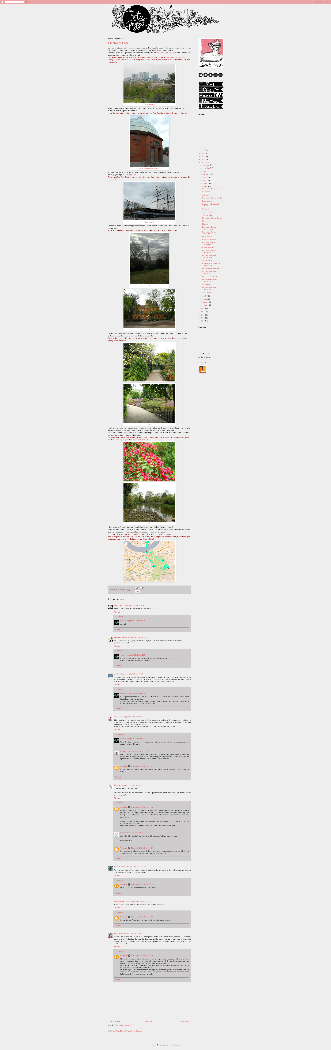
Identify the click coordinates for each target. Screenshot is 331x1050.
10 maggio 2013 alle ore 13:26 (137, 751)
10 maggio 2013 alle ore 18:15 (131, 785)
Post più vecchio (184, 1021)
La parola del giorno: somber (212, 198)
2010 (203, 315)
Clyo (122, 621)
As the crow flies (208, 260)
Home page (149, 1021)
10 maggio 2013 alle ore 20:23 (142, 848)
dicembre (206, 165)
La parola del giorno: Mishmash (209, 252)
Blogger (175, 1045)
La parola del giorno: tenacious (209, 272)
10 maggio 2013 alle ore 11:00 (135, 739)
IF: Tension (206, 192)
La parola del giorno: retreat (212, 268)
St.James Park (207, 237)
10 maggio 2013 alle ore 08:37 (134, 605)
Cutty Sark (132, 175)
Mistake (205, 224)
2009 (203, 318)
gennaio (206, 305)
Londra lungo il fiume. (210, 276)
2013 (203, 162)
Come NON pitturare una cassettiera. (211, 264)
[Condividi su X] (140, 588)
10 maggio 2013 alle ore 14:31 (142, 766)
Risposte (119, 617)
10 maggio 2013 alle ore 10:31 (131, 717)
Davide (117, 717)
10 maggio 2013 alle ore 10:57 (135, 694)
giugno (205, 183)
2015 (203, 156)
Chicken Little (207, 215)
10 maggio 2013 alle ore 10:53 (135, 621)
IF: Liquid (205, 209)
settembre (206, 174)
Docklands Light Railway (165, 53)
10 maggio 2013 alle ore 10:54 (135, 655)
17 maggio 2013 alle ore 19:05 (141, 901)
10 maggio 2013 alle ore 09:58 (132, 674)
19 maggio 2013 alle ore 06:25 (130, 934)
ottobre (205, 171)
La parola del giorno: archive (212, 189)
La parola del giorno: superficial (209, 244)
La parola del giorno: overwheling (209, 288)
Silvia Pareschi (119, 867)
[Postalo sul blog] (138, 588)
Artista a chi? (206, 195)
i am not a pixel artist (121, 901)
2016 (203, 153)
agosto (205, 177)
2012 (203, 309)
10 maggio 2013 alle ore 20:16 (138, 833)
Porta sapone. (207, 201)
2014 (203, 159)
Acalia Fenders (119, 638)
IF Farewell (206, 284)
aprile (205, 296)
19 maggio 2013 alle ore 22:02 (142, 956)
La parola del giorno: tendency (209, 233)
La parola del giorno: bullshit (212, 218)
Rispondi (117, 612)
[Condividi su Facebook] (143, 588)
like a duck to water (209, 240)
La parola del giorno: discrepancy (209, 228)
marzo (205, 299)
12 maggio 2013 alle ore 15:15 (137, 867)
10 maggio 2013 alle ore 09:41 (137, 638)
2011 (203, 312)
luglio (205, 180)
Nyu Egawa (118, 605)
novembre (206, 168)
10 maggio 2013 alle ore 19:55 (142, 807)
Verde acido (206, 292)
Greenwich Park (208, 248)
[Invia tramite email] (135, 588)
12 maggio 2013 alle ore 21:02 (142, 885)
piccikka (117, 674)
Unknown (123, 766)
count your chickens (209, 212)
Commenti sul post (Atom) (124, 1025)
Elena (116, 934)
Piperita (205, 221)
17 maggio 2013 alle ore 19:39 (142, 917)
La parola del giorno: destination (209, 280)
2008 (203, 321)
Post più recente (114, 1021)
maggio (205, 186)
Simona (117, 785)
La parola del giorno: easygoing (209, 256)
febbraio (206, 302)
